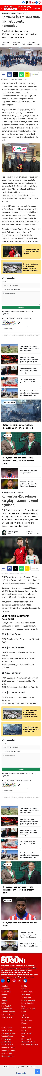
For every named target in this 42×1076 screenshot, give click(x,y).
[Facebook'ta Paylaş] (9, 74)
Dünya (23, 989)
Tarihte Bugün (6, 1009)
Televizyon (25, 1017)
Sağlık (3, 997)
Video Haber (26, 997)
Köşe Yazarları (6, 1027)
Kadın (23, 1012)
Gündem (4, 986)
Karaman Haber (7, 1014)
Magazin (24, 1023)
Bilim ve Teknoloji (28, 1009)
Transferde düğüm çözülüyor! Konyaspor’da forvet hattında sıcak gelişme (28, 484)
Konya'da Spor (27, 1020)
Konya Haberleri (21, 13)
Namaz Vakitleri (7, 1056)
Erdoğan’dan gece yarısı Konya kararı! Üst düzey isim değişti (28, 371)
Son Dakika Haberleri (29, 1045)
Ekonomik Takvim (8, 1047)
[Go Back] (37, 1071)
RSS (6, 1067)
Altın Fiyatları (6, 1042)
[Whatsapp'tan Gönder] (21, 74)
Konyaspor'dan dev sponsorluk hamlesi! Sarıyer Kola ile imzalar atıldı (18, 460)
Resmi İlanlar (26, 1027)
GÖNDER (21, 307)
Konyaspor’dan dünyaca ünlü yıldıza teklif (28, 472)
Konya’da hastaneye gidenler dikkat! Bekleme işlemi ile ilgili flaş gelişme (29, 359)
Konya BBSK (6, 992)
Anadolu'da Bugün (9, 13)
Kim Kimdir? (6, 1006)
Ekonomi (4, 994)
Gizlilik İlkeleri (26, 1033)
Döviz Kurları (6, 1039)
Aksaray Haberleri (8, 1012)
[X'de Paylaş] (15, 74)
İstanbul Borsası (7, 1036)
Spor (23, 1006)
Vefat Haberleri (7, 1017)
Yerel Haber (25, 994)
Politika (24, 986)
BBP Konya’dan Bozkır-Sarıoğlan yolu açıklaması (29, 945)
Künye (23, 1030)
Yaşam (23, 1014)
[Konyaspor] (21, 443)
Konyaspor (20, 492)
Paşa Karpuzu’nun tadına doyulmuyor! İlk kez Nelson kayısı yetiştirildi (29, 348)
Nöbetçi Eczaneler (8, 1050)
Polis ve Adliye (26, 992)
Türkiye (4, 1000)
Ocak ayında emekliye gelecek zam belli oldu (28, 381)
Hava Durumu (6, 1053)
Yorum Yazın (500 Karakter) (11, 290)
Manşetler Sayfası (8, 1033)
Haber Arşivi (26, 1039)
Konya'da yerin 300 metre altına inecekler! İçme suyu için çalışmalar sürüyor (29, 393)
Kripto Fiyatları (7, 1045)
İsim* (4, 282)
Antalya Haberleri (28, 1000)
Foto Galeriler (6, 1030)
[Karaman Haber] (21, 410)
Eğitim (3, 1003)
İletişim (24, 1036)
